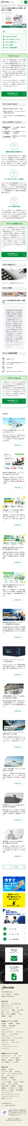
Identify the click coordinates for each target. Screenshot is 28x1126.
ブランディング (5, 1079)
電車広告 (18, 1060)
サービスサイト (5, 1044)
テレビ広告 (15, 1062)
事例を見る (16, 994)
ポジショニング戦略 (18, 1081)
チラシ (20, 1055)
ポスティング (4, 1058)
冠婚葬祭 (3, 1016)
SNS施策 (18, 1023)
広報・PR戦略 (4, 1086)
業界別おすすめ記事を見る (7, 996)
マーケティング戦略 (6, 1081)
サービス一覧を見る (6, 994)
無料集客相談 (15, 1124)
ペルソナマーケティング (7, 1092)
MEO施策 (11, 1023)
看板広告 (11, 1060)
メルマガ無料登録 (14, 939)
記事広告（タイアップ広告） (8, 1040)
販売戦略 (20, 1086)
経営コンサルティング (6, 1005)
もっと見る (14, 867)
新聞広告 (3, 1060)
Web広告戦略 (19, 1090)
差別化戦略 (4, 1077)
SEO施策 (3, 1023)
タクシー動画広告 (5, 1062)
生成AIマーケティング (6, 1098)
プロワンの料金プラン (10, 42)
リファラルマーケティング (7, 1036)
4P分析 (3, 1084)
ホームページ (4, 1042)
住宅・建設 (20, 1010)
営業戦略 (13, 1086)
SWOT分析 (17, 1071)
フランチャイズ (5, 1010)
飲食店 (10, 1016)
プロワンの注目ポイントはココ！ (13, 39)
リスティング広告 (5, 1038)
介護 (20, 1014)
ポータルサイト (19, 1032)
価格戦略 (3, 1088)
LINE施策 (3, 1025)
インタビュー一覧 (14, 934)
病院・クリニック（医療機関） (8, 1014)
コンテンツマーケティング (7, 1027)
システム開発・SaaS (16, 1003)
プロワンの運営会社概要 (11, 47)
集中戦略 (12, 1077)
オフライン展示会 (15, 1058)
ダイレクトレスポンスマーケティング (10, 1094)
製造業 (13, 1010)
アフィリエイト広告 (17, 1038)
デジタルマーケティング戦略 (15, 1088)
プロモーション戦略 (12, 1084)
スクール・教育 (15, 1012)
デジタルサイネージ (6, 1055)
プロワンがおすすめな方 (11, 36)
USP (2, 1075)
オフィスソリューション (7, 1008)
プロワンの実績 (9, 45)
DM (14, 1055)
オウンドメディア (5, 1029)
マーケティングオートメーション (9, 1046)
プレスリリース (5, 1048)
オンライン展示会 (14, 1034)
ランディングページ (15, 1042)
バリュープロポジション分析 (14, 1073)
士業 (8, 1012)
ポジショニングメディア (7, 1032)
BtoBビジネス (4, 1003)
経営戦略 (3, 1069)
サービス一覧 (12, 929)
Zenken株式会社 (16, 1118)
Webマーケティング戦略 (7, 1090)
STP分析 (14, 1079)
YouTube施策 (12, 1025)
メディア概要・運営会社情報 (8, 1105)
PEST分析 (11, 1069)
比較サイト (4, 1034)
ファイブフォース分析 (6, 1071)
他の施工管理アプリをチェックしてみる (13, 94)
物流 (2, 1012)
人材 (17, 1008)
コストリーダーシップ (11, 1075)
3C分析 (3, 1073)
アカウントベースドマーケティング (9, 1096)
